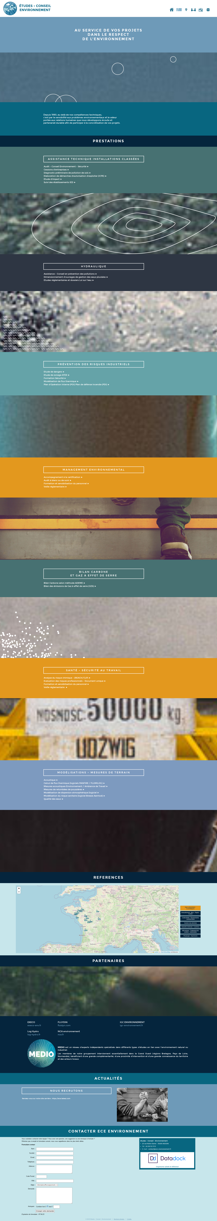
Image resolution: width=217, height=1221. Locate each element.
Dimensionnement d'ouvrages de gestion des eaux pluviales (76, 277)
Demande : (32, 1189)
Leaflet (156, 952)
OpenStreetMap (165, 952)
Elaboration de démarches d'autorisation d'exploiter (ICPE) (75, 176)
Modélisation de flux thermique (61, 381)
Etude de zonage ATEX (57, 375)
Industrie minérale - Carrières (190, 927)
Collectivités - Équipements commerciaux (190, 918)
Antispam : (32, 1206)
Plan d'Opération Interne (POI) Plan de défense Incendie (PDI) (77, 384)
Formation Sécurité (55, 378)
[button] (77, 917)
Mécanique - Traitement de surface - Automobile (190, 931)
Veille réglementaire (55, 486)
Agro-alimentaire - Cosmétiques (190, 908)
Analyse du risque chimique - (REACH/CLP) (67, 678)
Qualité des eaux (54, 799)
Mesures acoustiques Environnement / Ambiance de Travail (76, 786)
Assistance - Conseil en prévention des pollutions (70, 274)
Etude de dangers (54, 372)
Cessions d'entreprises (56, 169)
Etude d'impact (53, 179)
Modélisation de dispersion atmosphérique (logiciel (71, 792)
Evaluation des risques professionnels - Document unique (75, 681)
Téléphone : (31, 1162)
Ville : (33, 1180)
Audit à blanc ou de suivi (58, 480)
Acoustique (51, 780)
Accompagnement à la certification (63, 477)
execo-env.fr (34, 1025)
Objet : (33, 1185)
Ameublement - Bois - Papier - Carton (190, 913)
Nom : (33, 1149)
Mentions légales (119, 1219)
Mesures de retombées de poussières (64, 789)
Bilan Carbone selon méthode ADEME (64, 583)
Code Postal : (31, 1176)
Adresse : (32, 1166)
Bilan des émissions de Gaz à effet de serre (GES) (70, 586)
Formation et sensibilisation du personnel (66, 483)
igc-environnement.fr (131, 1025)
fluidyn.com (64, 1025)
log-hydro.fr (33, 1034)
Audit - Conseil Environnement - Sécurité (66, 166)
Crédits (129, 1219)
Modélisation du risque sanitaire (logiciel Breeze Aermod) (74, 796)
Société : (32, 1153)
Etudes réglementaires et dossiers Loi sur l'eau (69, 280)
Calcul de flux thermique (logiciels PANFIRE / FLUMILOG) (74, 783)
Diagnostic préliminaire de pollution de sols (67, 173)
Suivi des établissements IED (60, 182)
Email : (33, 1157)
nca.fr (61, 1034)
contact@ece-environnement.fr (159, 1149)
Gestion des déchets (190, 923)
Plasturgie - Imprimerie (190, 936)
